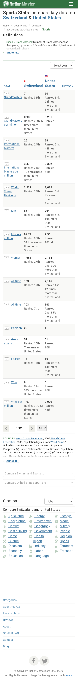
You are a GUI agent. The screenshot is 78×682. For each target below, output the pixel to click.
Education (15, 555)
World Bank (56, 442)
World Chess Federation (29, 438)
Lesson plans (11, 613)
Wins (14, 382)
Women (16, 257)
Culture (13, 541)
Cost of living (17, 531)
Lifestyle (66, 516)
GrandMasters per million (13, 122)
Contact (8, 640)
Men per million (12, 236)
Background (17, 521)
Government (43, 531)
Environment (43, 521)
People (65, 531)
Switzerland (15, 17)
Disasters (15, 545)
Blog (6, 646)
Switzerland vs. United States (22, 29)
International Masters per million (12, 171)
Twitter (44, 661)
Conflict (13, 526)
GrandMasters (13, 97)
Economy (15, 550)
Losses (15, 359)
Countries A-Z (11, 606)
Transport (66, 550)
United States (47, 17)
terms (68, 675)
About (7, 626)
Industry (40, 545)
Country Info (20, 25)
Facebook (34, 661)
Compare (36, 25)
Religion (66, 536)
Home (6, 25)
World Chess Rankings (11, 191)
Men (14, 211)
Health (39, 536)
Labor (38, 550)
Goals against (11, 341)
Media (64, 521)
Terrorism (66, 545)
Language (41, 555)
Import (37, 541)
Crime (12, 536)
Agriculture (16, 516)
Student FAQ (11, 633)
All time (16, 281)
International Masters (12, 146)
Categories (10, 600)
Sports (64, 541)
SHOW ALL (12, 52)
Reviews (8, 620)
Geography (42, 526)
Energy (39, 516)
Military (65, 526)
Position (16, 328)
